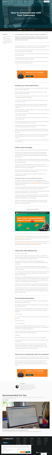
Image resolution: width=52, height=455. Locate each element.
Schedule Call (46, 1)
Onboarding (32, 444)
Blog (21, 9)
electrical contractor (20, 243)
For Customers (18, 442)
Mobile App (38, 442)
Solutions (13, 1)
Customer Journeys (27, 9)
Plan (30, 1)
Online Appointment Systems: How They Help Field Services (15, 430)
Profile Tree (27, 95)
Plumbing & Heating (25, 440)
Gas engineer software (25, 442)
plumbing (24, 237)
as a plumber (27, 243)
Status (45, 444)
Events (31, 443)
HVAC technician (36, 243)
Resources (25, 1)
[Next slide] (48, 397)
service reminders (33, 183)
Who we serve (19, 1)
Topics (24, 29)
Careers (45, 442)
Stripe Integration (18, 444)
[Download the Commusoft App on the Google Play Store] (46, 452)
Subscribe (32, 29)
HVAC (27, 237)
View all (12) (5, 400)
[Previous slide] (46, 397)
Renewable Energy (24, 444)
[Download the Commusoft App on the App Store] (39, 452)
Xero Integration (18, 443)
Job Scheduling (39, 443)
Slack (24, 159)
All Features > (39, 444)
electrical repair (18, 237)
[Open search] (28, 29)
